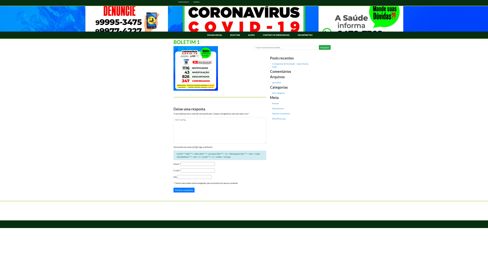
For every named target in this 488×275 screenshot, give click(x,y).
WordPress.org (278, 118)
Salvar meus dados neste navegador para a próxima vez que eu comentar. (207, 183)
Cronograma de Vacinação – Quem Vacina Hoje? (290, 65)
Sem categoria (278, 93)
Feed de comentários (281, 113)
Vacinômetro (305, 35)
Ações (251, 35)
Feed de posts (278, 108)
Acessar (275, 103)
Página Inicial (214, 35)
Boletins (235, 35)
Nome (176, 164)
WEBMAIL (196, 2)
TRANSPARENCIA (183, 2)
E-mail (176, 170)
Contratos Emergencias (276, 35)
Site (175, 177)
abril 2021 (276, 82)
